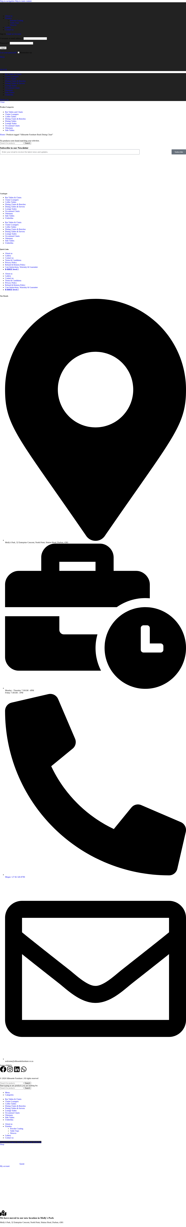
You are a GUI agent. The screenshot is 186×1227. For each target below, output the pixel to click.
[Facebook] (3, 1069)
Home (2, 134)
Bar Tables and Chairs (14, 112)
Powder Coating (16, 20)
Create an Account (13, 34)
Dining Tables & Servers (15, 207)
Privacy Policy (11, 262)
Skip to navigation (7, 1)
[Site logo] (13, 12)
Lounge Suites (11, 123)
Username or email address (11, 38)
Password (4, 43)
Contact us (9, 258)
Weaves (13, 25)
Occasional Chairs (12, 126)
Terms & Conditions (13, 260)
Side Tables (9, 130)
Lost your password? (8, 53)
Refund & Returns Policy (15, 265)
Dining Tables (10, 121)
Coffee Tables (10, 116)
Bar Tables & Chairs (13, 197)
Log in (3, 48)
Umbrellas (9, 218)
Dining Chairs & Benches (15, 119)
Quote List (4, 100)
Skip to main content (23, 1)
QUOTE (3, 70)
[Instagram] (10, 1069)
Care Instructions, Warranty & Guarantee (21, 267)
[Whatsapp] (23, 1069)
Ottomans (9, 128)
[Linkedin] (17, 1069)
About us (8, 253)
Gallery (8, 256)
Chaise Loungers (12, 114)
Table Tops (14, 23)
